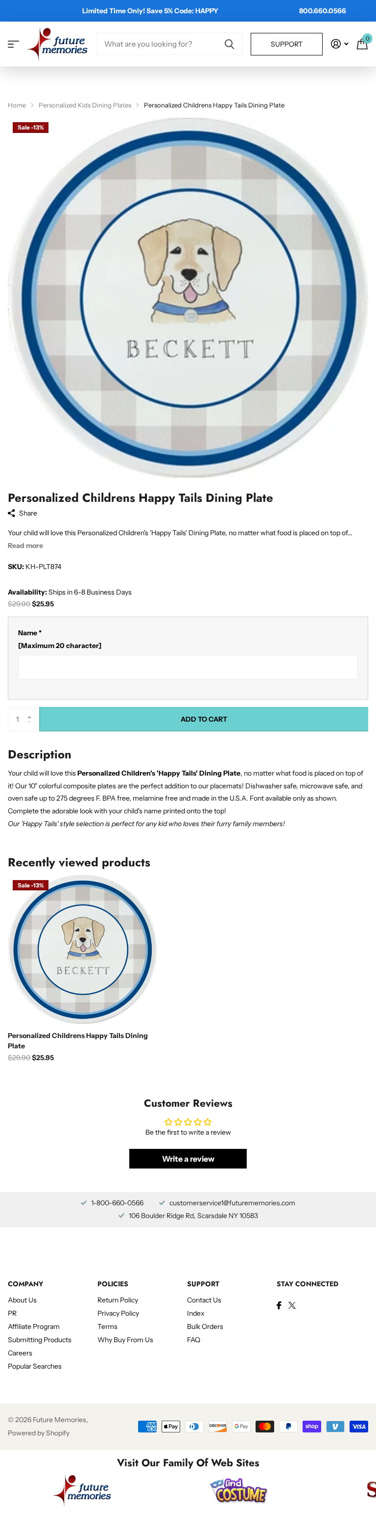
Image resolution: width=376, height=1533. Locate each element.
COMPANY (25, 1284)
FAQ (193, 1339)
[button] (31, 710)
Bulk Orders (205, 1326)
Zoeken (229, 44)
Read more (25, 545)
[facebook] (279, 1305)
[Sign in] (339, 44)
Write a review (188, 1159)
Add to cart (204, 719)
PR (12, 1313)
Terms (107, 1326)
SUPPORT (203, 1284)
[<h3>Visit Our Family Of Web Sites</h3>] (82, 1490)
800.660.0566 (322, 10)
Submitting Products (39, 1339)
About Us (22, 1300)
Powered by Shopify (39, 1433)
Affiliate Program (34, 1326)
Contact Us (204, 1300)
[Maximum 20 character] (59, 639)
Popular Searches (35, 1366)
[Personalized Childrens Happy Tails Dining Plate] (82, 949)
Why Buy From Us (125, 1339)
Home (17, 105)
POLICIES (112, 1284)
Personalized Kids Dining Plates (85, 105)
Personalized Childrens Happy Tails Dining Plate (78, 1040)
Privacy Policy (118, 1313)
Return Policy (117, 1300)
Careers (20, 1353)
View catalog (13, 44)
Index (196, 1313)
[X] (292, 1305)
